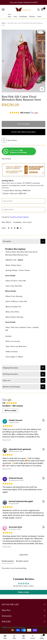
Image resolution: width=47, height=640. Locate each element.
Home (9, 16)
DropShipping (23, 16)
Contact (39, 16)
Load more (23, 555)
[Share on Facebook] (9, 228)
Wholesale (32, 16)
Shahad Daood (15, 478)
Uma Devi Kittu (15, 527)
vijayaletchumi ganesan (20, 449)
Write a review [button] (10, 410)
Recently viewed (22, 561)
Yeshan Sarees (21, 627)
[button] (23, 112)
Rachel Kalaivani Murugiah (21, 501)
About (15, 16)
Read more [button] (7, 440)
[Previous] (4, 61)
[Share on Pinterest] (15, 228)
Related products (8, 561)
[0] (42, 9)
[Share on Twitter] (12, 228)
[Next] (42, 61)
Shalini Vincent (15, 420)
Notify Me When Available (23, 132)
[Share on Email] (18, 228)
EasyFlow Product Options (19, 217)
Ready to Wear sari (15, 193)
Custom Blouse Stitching (17, 190)
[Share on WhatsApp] (21, 228)
